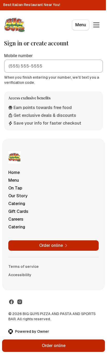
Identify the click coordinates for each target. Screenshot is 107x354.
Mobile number (18, 55)
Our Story (18, 196)
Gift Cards (18, 211)
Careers (15, 219)
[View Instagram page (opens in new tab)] (20, 302)
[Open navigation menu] (96, 25)
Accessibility (19, 275)
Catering (16, 203)
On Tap (15, 188)
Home (14, 172)
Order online (53, 345)
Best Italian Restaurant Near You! (31, 4)
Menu (80, 25)
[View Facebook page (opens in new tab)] (11, 302)
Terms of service (23, 266)
